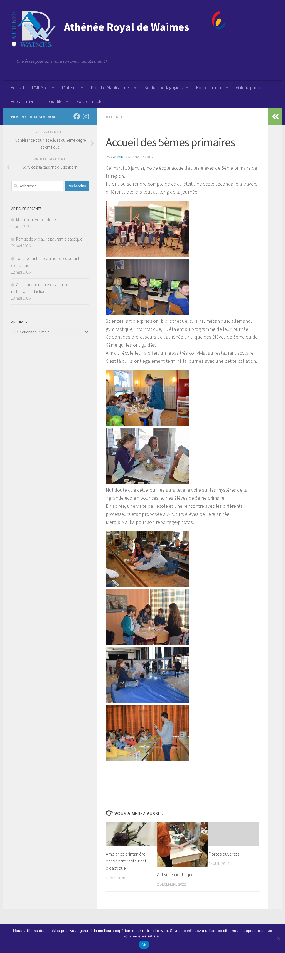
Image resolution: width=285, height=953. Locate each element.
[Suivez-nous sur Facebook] (76, 116)
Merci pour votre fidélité (36, 219)
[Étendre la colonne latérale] (275, 116)
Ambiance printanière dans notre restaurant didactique (126, 861)
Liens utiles (54, 101)
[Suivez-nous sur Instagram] (85, 116)
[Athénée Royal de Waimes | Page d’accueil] (118, 29)
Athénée (114, 116)
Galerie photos (249, 87)
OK (144, 944)
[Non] (278, 938)
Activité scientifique (175, 874)
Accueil (17, 87)
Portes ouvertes (223, 854)
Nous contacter (90, 101)
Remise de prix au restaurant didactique (49, 239)
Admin (118, 156)
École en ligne (24, 101)
